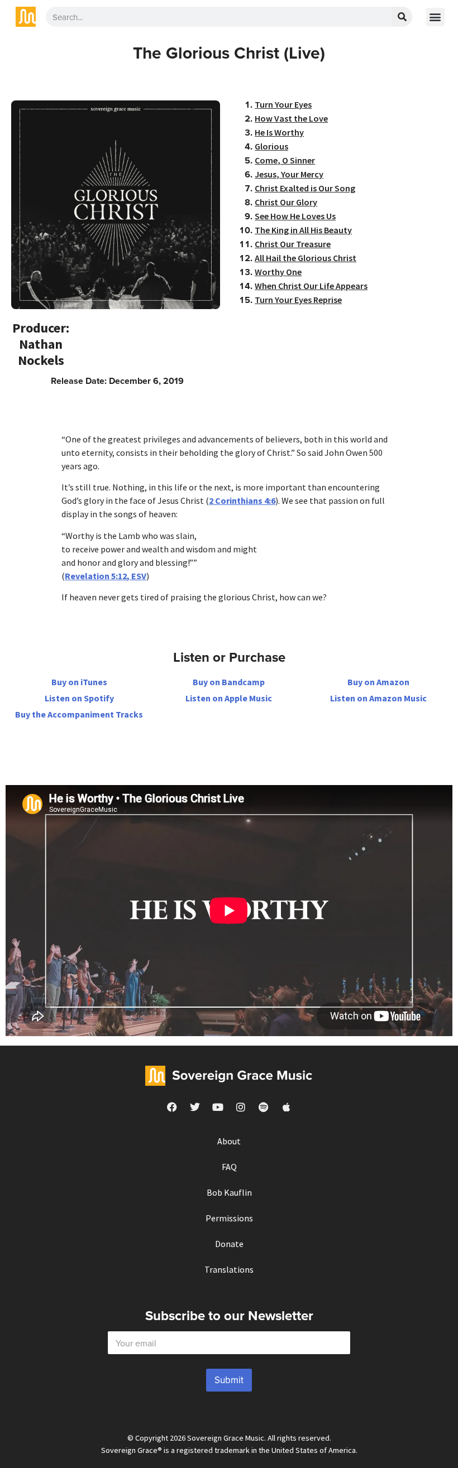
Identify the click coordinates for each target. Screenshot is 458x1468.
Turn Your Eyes (283, 104)
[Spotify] (264, 1107)
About (229, 1141)
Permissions (229, 1218)
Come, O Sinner (285, 160)
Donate (229, 1243)
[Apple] (286, 1107)
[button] (435, 17)
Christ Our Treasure (293, 243)
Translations (229, 1269)
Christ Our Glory (286, 202)
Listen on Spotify (79, 698)
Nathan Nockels (41, 352)
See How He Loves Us (295, 216)
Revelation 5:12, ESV (105, 575)
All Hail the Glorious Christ (305, 257)
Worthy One (278, 271)
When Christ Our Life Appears (311, 285)
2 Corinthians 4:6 (242, 500)
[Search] (402, 17)
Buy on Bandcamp (229, 681)
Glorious (271, 146)
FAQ (229, 1166)
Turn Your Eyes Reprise (298, 299)
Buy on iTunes (79, 681)
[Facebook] (172, 1107)
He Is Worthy (279, 132)
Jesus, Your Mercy (289, 174)
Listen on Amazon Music (378, 698)
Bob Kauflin (229, 1192)
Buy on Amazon (378, 681)
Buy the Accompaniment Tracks (79, 714)
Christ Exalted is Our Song (305, 188)
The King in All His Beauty (303, 229)
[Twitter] (195, 1107)
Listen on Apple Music (228, 698)
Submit (229, 1380)
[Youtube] (218, 1107)
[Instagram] (241, 1107)
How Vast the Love (291, 118)
